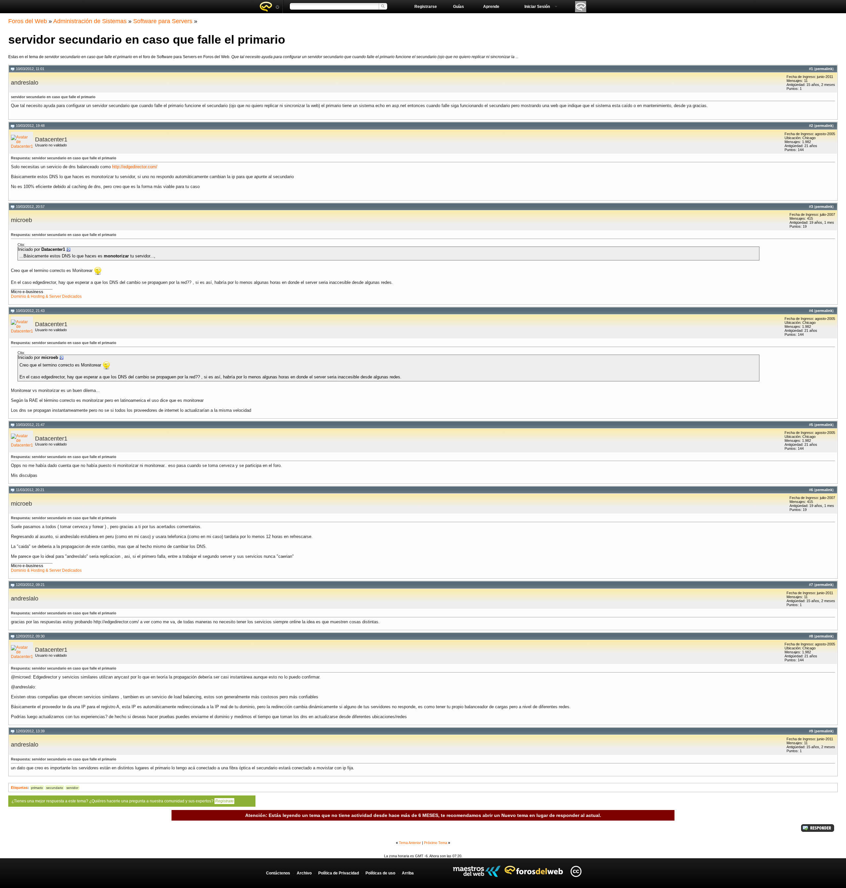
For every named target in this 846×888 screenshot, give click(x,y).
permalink (823, 69)
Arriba (408, 873)
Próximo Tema (435, 843)
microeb (21, 220)
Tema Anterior (410, 843)
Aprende (491, 6)
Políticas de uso (380, 873)
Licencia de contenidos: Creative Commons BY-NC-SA (576, 871)
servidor (72, 788)
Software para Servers (162, 21)
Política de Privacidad (338, 873)
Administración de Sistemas (90, 21)
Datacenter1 (51, 139)
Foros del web (269, 6)
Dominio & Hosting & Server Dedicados (46, 296)
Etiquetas (19, 788)
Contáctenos (278, 873)
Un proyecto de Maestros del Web (477, 871)
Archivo (304, 873)
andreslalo (24, 82)
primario (37, 788)
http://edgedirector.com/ (134, 166)
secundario (54, 788)
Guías (458, 6)
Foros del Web (27, 21)
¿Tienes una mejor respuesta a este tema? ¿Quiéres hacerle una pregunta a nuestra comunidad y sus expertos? (123, 801)
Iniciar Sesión (537, 6)
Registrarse (425, 6)
